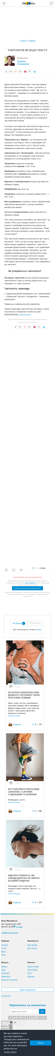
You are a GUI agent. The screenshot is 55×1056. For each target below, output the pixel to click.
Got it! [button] (40, 1043)
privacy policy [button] (10, 1052)
